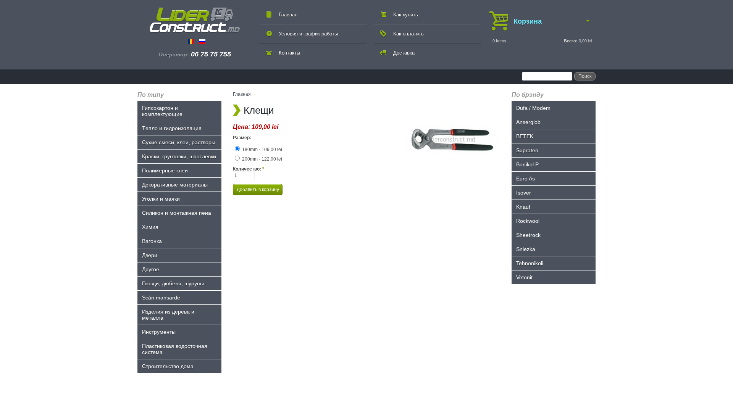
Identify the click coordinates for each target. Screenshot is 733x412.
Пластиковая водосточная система (174, 349)
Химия (150, 227)
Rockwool (527, 221)
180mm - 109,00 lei (261, 149)
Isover (523, 193)
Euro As (525, 178)
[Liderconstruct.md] (194, 20)
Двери (149, 255)
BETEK (524, 136)
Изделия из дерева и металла (168, 315)
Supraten (527, 150)
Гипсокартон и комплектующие (162, 111)
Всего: (571, 41)
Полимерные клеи (165, 170)
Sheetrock (528, 235)
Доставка (404, 53)
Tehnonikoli (529, 263)
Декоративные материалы (175, 185)
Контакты (289, 53)
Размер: (242, 137)
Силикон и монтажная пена (176, 213)
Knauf (523, 207)
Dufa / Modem (533, 108)
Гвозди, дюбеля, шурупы (173, 283)
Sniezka (525, 249)
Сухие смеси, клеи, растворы (178, 142)
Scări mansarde (161, 298)
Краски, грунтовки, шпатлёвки (179, 156)
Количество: (248, 169)
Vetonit (524, 277)
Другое (150, 269)
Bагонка (152, 241)
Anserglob (528, 122)
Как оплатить (408, 34)
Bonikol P (527, 164)
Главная (288, 15)
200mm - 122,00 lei (261, 159)
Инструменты (159, 332)
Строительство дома (168, 366)
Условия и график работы (308, 34)
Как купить (405, 15)
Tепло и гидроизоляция (172, 128)
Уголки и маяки (161, 199)
